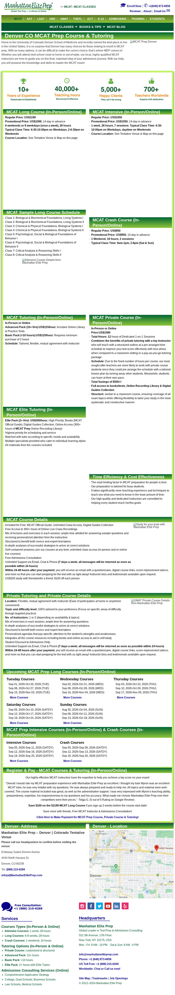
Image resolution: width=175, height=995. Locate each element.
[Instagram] (82, 906)
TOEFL (77, 18)
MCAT (68, 6)
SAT (29, 18)
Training (138, 18)
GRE (52, 18)
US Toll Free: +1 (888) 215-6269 (99, 964)
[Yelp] (125, 906)
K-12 (101, 18)
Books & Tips (90, 27)
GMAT (64, 18)
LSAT (40, 18)
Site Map (84, 978)
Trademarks (99, 978)
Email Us (162, 11)
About (147, 11)
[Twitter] (99, 906)
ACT (90, 18)
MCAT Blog (116, 27)
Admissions (117, 18)
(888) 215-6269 (15, 869)
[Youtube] (108, 906)
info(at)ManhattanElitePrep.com (21, 875)
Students (157, 18)
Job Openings (119, 978)
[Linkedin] (116, 906)
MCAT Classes (85, 6)
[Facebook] (91, 906)
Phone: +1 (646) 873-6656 (95, 959)
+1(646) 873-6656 (157, 6)
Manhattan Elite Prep (28, 7)
